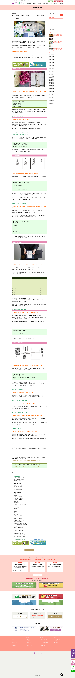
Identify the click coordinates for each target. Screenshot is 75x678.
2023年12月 (51, 76)
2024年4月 (51, 70)
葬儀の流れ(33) (51, 25)
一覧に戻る (29, 550)
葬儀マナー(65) (51, 29)
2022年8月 (51, 100)
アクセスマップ (19, 616)
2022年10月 (51, 97)
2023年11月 (51, 77)
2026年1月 (51, 65)
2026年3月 (51, 62)
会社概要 (50, 3)
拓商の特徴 (29, 3)
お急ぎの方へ (14, 639)
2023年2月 (51, 91)
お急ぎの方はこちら (58, 1)
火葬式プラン (29, 640)
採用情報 (55, 3)
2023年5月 (51, 86)
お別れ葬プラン (29, 639)
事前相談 (50, 1)
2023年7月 (51, 83)
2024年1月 (51, 74)
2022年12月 (51, 94)
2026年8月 (51, 54)
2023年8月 (51, 82)
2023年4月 (51, 88)
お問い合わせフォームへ (55, 616)
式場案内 (41, 637)
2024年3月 (51, 71)
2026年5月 (51, 59)
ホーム (24, 3)
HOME (13, 637)
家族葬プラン (29, 642)
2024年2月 (51, 73)
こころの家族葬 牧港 (44, 640)
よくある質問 (37, 575)
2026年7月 (51, 56)
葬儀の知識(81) (51, 27)
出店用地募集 (43, 645)
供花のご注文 (61, 3)
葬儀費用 (39, 3)
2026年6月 (51, 57)
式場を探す (34, 3)
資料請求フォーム (57, 640)
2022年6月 (51, 103)
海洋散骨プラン (29, 645)
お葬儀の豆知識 (45, 3)
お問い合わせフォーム (57, 639)
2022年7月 (51, 102)
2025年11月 (51, 68)
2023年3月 (51, 89)
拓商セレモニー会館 (44, 639)
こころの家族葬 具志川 (44, 642)
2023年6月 (51, 85)
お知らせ (13, 640)
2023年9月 (51, 80)
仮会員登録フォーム (57, 642)
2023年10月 (51, 79)
